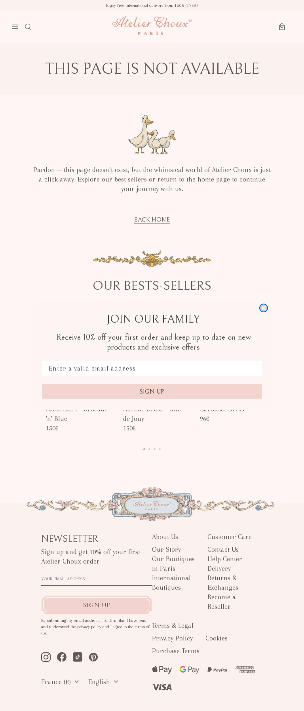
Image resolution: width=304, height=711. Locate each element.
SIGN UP (152, 391)
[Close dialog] (264, 308)
